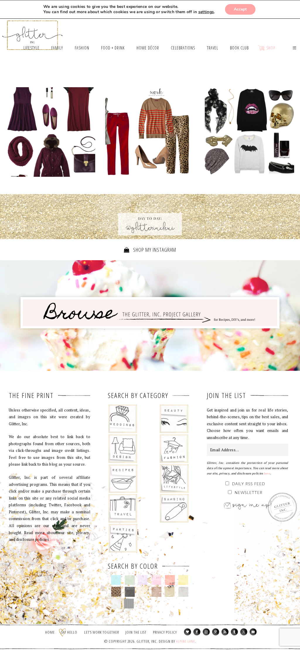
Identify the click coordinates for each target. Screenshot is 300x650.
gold (170, 592)
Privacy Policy (165, 632)
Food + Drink (122, 478)
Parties (122, 538)
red (170, 580)
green (130, 580)
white (116, 603)
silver (183, 592)
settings (206, 12)
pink (156, 580)
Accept (240, 9)
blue (116, 580)
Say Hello (69, 632)
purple (143, 580)
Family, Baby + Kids (174, 508)
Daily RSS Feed (248, 484)
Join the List (135, 632)
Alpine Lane (185, 641)
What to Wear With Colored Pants (150, 133)
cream (143, 592)
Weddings (122, 418)
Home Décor (122, 448)
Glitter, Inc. (32, 32)
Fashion (174, 448)
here (54, 539)
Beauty (174, 418)
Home (50, 632)
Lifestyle (174, 478)
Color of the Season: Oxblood (50, 132)
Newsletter (248, 493)
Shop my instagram (154, 249)
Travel (122, 508)
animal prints (116, 592)
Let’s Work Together (101, 632)
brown (156, 592)
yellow (183, 580)
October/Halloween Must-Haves (249, 132)
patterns (129, 603)
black (130, 592)
